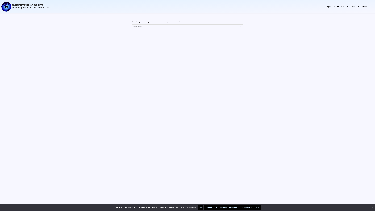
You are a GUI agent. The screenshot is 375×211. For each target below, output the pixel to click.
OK (200, 207)
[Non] (373, 207)
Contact (364, 7)
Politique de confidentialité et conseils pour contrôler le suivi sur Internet (233, 207)
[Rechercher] (372, 6)
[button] (334, 6)
